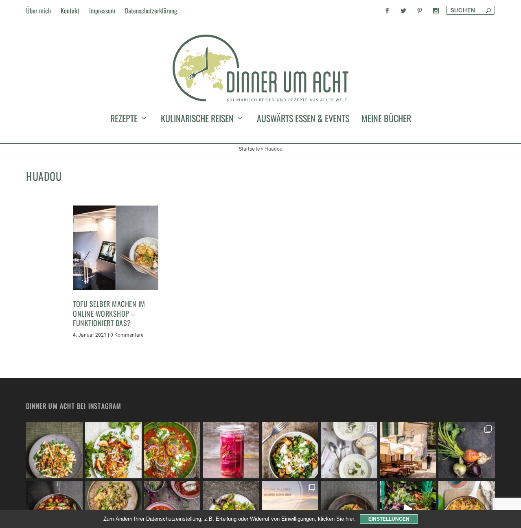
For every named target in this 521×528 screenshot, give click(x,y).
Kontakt (70, 10)
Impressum (102, 10)
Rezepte (124, 120)
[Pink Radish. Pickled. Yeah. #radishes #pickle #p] (231, 450)
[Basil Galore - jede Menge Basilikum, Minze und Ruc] (113, 450)
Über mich (38, 10)
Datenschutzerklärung (151, 10)
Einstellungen (388, 519)
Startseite (249, 149)
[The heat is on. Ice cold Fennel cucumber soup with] (349, 450)
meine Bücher (386, 120)
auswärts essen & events (303, 120)
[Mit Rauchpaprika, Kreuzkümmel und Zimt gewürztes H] (172, 450)
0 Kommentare (126, 335)
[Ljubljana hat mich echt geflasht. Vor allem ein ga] (408, 450)
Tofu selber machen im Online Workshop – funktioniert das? (109, 313)
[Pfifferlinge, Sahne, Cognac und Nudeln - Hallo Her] (54, 450)
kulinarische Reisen (197, 120)
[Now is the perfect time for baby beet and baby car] (466, 450)
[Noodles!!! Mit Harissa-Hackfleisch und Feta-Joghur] (290, 450)
